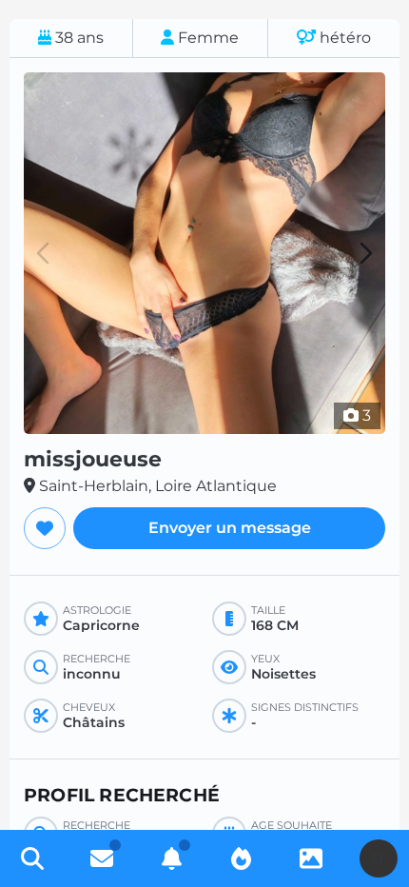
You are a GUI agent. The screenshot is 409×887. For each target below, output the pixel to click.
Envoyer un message (229, 528)
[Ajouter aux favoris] (45, 528)
